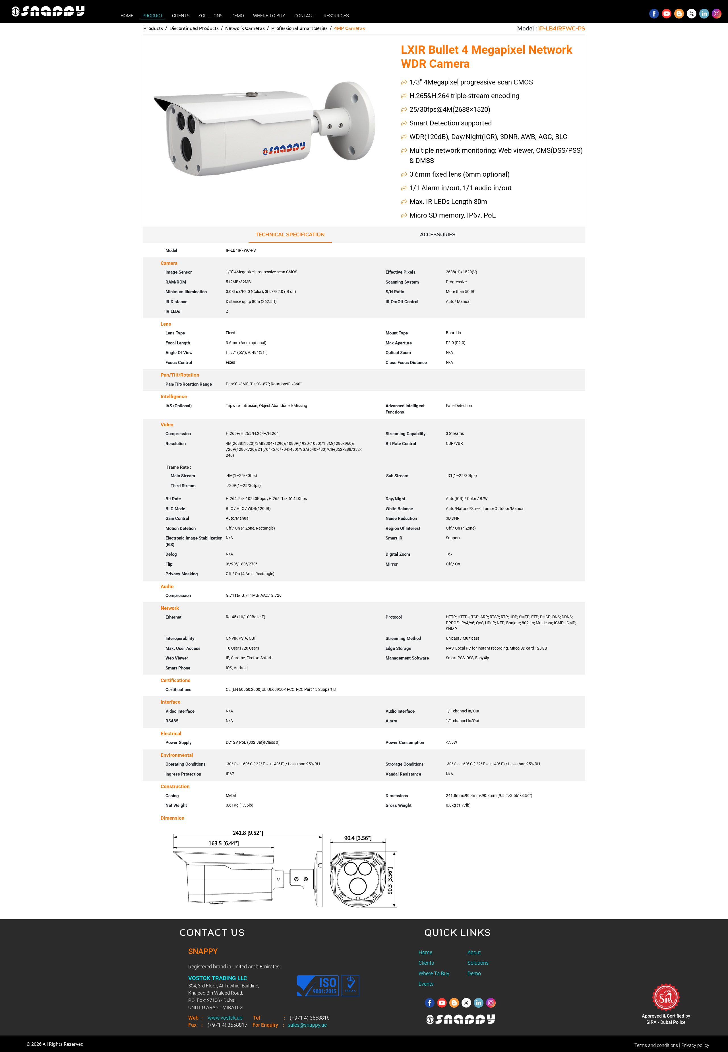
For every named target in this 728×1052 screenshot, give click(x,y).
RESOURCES (336, 15)
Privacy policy (695, 1045)
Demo (474, 973)
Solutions (478, 963)
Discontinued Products (194, 28)
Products (153, 28)
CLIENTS (180, 15)
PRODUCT (152, 15)
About (474, 952)
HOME (127, 15)
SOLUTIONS (210, 15)
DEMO (237, 15)
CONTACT (304, 15)
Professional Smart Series (299, 28)
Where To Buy (434, 973)
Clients (426, 963)
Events (426, 984)
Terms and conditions (656, 1045)
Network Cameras (245, 28)
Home (425, 952)
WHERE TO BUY (269, 15)
